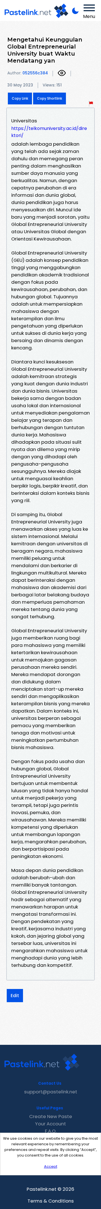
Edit (15, 996)
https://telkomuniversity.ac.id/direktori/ (49, 132)
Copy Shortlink (49, 98)
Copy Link (20, 98)
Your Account (50, 1123)
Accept (50, 1166)
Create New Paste (50, 1116)
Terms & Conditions (50, 1200)
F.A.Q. (50, 1131)
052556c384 (35, 73)
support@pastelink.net (50, 1091)
